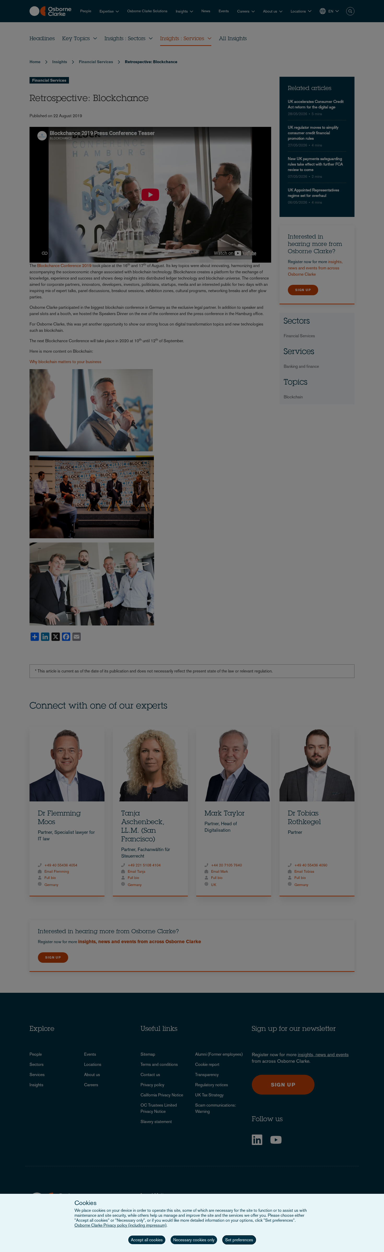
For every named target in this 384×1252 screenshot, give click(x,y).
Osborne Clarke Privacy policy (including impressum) (120, 1225)
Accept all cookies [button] (147, 1239)
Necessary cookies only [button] (193, 1239)
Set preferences (239, 1239)
